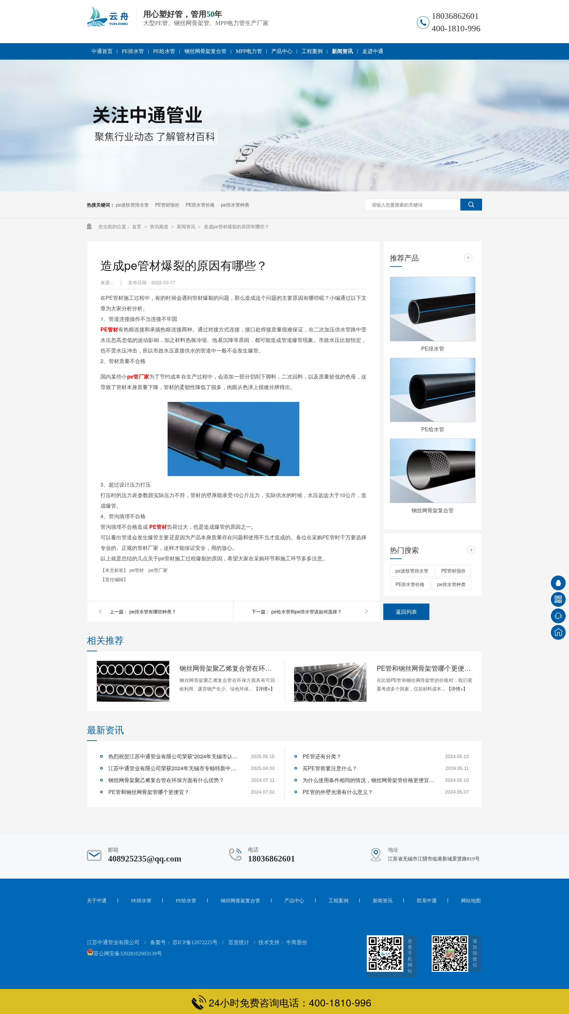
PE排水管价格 (200, 204)
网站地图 (471, 900)
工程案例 (312, 51)
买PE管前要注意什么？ (330, 768)
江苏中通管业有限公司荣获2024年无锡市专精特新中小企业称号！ (174, 768)
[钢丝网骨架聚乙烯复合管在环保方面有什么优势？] (133, 681)
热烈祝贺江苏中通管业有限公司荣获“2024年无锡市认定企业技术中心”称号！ (174, 756)
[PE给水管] (432, 390)
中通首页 (102, 51)
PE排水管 (133, 51)
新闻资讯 (342, 51)
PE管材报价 (167, 204)
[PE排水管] (432, 309)
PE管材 (109, 329)
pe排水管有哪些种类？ (152, 611)
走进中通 (372, 51)
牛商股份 (296, 942)
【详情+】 (264, 688)
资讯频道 (160, 226)
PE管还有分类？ (322, 756)
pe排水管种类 (235, 204)
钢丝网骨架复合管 (205, 51)
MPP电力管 (249, 51)
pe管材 (137, 570)
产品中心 (281, 51)
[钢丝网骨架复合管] (432, 471)
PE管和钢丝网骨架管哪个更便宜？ (424, 668)
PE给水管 (164, 51)
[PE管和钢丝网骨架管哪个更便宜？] (330, 681)
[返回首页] (558, 632)
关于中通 (97, 900)
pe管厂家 (138, 376)
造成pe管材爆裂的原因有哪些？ (236, 226)
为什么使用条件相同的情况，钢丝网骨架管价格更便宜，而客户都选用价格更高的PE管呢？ (368, 780)
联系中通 (427, 900)
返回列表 (406, 611)
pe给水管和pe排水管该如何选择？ (306, 611)
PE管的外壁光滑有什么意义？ (338, 792)
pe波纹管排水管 (132, 204)
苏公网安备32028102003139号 (128, 953)
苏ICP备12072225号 (195, 942)
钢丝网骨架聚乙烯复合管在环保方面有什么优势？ (227, 668)
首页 (137, 226)
